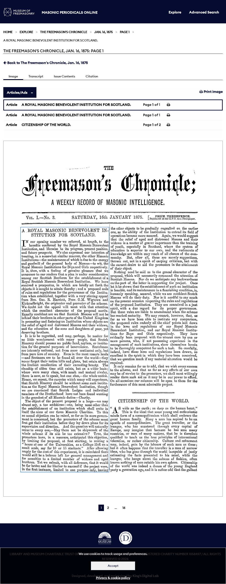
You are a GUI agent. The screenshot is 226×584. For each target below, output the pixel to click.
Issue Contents (64, 76)
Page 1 (125, 32)
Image (13, 76)
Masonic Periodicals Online (70, 12)
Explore (175, 12)
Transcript (35, 76)
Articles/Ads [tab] (17, 92)
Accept (113, 566)
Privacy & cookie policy (113, 578)
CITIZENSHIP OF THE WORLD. (46, 124)
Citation (92, 76)
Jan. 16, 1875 (103, 32)
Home (8, 32)
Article (11, 104)
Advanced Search (204, 12)
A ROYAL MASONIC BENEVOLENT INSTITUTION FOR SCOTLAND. (76, 104)
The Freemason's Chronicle (63, 32)
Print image (213, 91)
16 (123, 508)
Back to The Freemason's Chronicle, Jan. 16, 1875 (47, 62)
